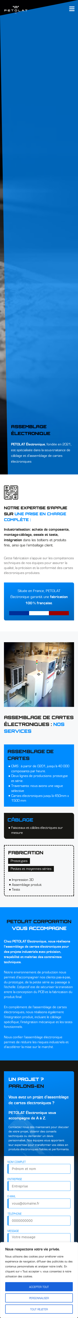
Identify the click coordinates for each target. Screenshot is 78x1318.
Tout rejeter (39, 1309)
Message (13, 1231)
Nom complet (16, 1162)
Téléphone (14, 1213)
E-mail (11, 1196)
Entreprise (14, 1179)
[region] (39, 1280)
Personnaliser (39, 1298)
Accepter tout (39, 1287)
